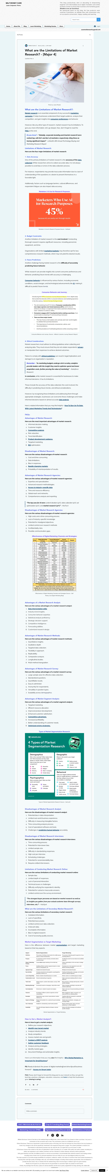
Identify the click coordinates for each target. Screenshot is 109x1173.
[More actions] (83, 46)
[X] (57, 1135)
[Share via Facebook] (25, 1084)
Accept (102, 1170)
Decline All (94, 1170)
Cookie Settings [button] (85, 1170)
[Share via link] (37, 1084)
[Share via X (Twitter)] (29, 1084)
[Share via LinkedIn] (33, 1084)
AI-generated (45, 1149)
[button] (90, 34)
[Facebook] (47, 1135)
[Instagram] (52, 1135)
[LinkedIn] (62, 1135)
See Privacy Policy (64, 1170)
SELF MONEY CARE (14, 3)
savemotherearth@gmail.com (90, 29)
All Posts (20, 35)
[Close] (107, 1170)
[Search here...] (98, 19)
